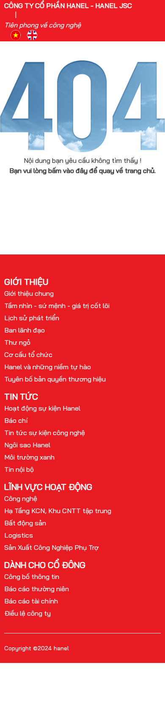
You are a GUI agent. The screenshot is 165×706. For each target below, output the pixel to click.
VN (16, 35)
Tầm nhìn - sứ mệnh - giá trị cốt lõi (57, 305)
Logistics (18, 535)
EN (32, 35)
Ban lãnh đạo (24, 330)
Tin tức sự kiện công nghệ (44, 432)
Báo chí (16, 420)
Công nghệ (20, 498)
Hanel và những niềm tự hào (47, 366)
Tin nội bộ (19, 469)
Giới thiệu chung (29, 293)
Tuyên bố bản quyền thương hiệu (55, 379)
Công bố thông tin (31, 576)
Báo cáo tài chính (31, 601)
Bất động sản (25, 523)
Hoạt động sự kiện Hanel (42, 408)
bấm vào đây (68, 170)
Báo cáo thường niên (36, 588)
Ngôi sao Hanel (27, 445)
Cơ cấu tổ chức (28, 354)
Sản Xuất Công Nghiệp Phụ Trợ (51, 547)
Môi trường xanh (29, 457)
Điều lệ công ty (27, 613)
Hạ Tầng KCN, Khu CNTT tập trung (57, 510)
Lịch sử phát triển (31, 318)
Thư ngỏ (17, 342)
